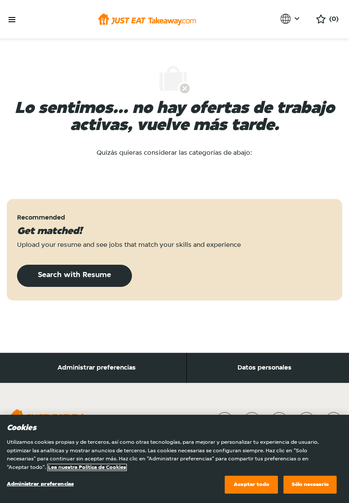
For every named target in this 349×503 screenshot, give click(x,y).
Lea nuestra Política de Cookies (87, 467)
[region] (174, 459)
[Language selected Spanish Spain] (291, 18)
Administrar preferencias (96, 367)
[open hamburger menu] (12, 20)
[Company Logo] (147, 19)
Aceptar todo (251, 484)
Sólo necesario (310, 484)
